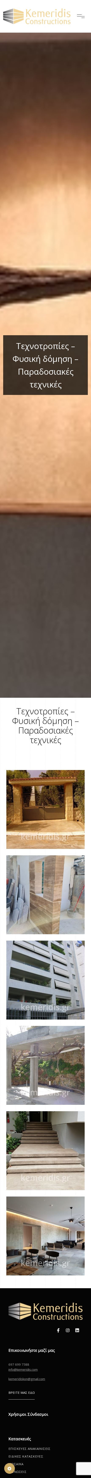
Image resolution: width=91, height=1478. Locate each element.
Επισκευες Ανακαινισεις (29, 1448)
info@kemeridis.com (23, 1369)
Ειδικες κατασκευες (25, 1456)
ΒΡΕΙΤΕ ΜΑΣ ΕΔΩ (21, 1392)
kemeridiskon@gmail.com (26, 1379)
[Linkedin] (77, 1330)
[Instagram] (67, 1330)
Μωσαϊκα (15, 1464)
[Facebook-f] (58, 1330)
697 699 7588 (18, 1364)
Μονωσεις (17, 1471)
